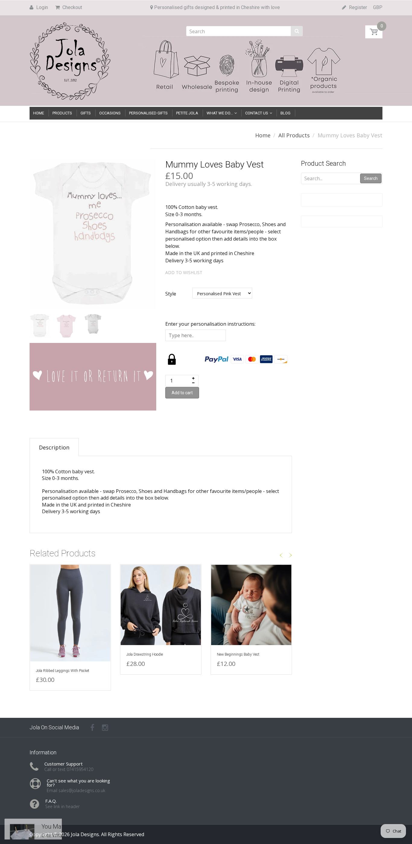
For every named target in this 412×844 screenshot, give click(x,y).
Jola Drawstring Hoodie (144, 654)
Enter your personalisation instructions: (210, 324)
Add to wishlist (183, 272)
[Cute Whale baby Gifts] (22, 815)
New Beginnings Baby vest (238, 654)
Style (170, 293)
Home (263, 135)
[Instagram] (105, 727)
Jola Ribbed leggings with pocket (62, 671)
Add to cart (182, 392)
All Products (294, 135)
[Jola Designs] (70, 59)
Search (371, 178)
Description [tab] (54, 447)
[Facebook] (92, 727)
